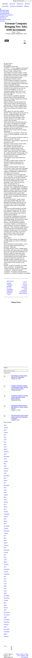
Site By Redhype (24, 656)
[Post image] (8, 311)
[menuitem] (4, 10)
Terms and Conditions (22, 654)
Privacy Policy (20, 654)
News (6, 40)
